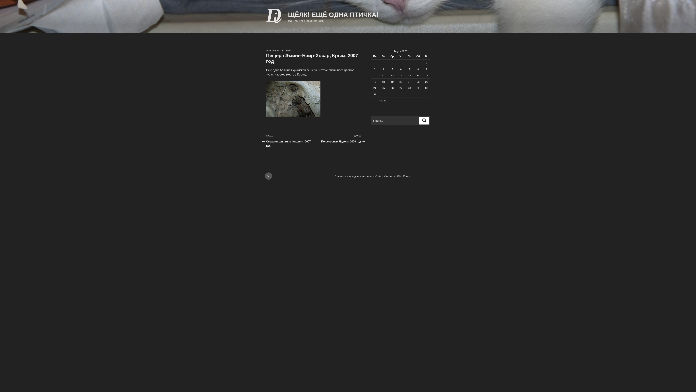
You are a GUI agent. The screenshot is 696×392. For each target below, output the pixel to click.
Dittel (288, 50)
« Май (382, 100)
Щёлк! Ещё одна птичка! (333, 14)
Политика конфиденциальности (353, 176)
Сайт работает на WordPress (392, 176)
